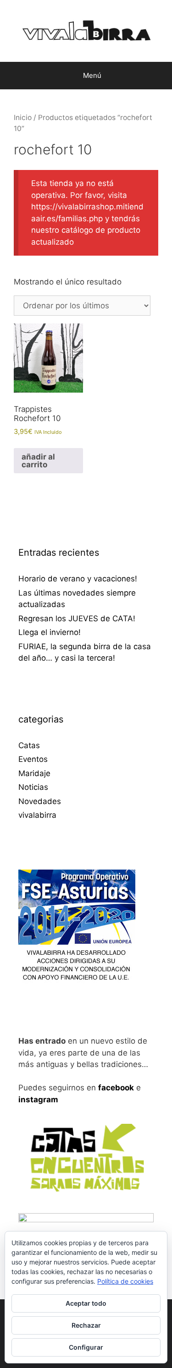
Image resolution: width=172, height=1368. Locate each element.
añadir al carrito (38, 460)
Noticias (33, 787)
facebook (116, 1087)
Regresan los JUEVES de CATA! (76, 618)
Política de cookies (125, 1281)
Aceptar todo (86, 1303)
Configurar (86, 1347)
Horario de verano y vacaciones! (77, 578)
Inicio (23, 117)
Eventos (33, 759)
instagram (38, 1099)
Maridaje (34, 773)
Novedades (39, 801)
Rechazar (86, 1325)
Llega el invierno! (49, 632)
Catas (29, 745)
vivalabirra (37, 815)
